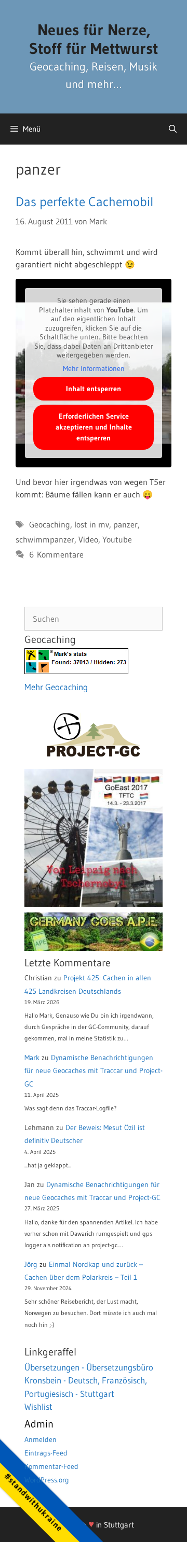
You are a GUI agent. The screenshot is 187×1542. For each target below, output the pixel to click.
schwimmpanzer (45, 539)
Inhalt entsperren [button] (93, 388)
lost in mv (91, 524)
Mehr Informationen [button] (94, 368)
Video (88, 539)
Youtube (117, 539)
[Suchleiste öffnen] (172, 129)
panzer (125, 524)
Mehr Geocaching (56, 686)
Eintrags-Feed (46, 1453)
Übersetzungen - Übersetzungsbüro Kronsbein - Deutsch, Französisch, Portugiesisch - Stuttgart (88, 1380)
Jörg (30, 1264)
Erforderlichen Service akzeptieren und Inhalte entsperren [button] (94, 426)
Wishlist (38, 1406)
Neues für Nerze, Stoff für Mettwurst (93, 39)
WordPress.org (46, 1479)
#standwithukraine (33, 1501)
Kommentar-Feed (51, 1466)
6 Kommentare (56, 554)
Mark (31, 1057)
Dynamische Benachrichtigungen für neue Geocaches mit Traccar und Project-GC (93, 1070)
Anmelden (40, 1439)
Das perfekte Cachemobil (84, 202)
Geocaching (49, 524)
